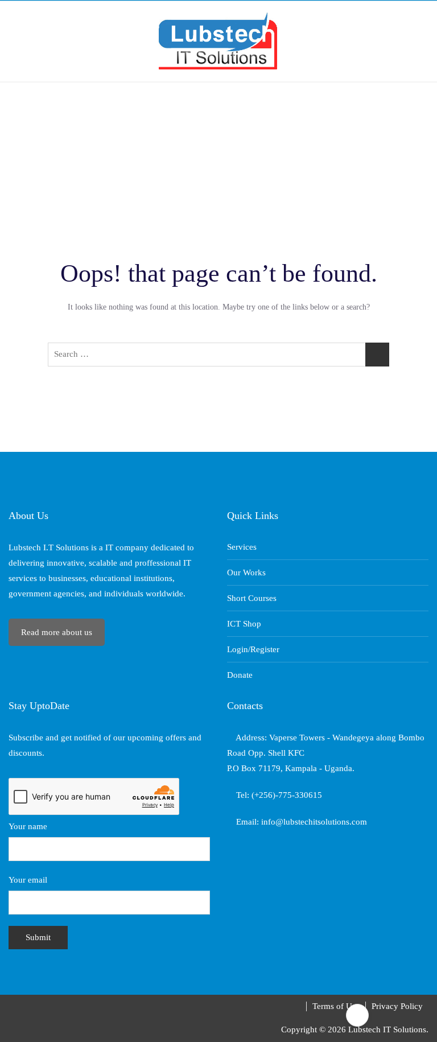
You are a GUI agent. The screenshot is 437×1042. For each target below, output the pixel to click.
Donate (240, 674)
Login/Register (253, 649)
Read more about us (56, 632)
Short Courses (252, 598)
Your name (28, 826)
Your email (28, 879)
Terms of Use (336, 1006)
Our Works (246, 572)
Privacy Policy (397, 1006)
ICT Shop (244, 623)
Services (242, 546)
